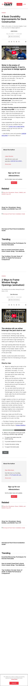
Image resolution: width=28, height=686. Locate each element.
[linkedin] (11, 41)
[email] (19, 41)
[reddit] (16, 41)
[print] (25, 41)
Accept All (14, 683)
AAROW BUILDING (16, 161)
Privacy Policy (14, 679)
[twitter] (14, 41)
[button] (3, 4)
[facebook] (9, 41)
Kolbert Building (20, 425)
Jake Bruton (14, 31)
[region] (14, 680)
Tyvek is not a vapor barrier (16, 126)
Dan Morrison (14, 294)
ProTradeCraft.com (15, 475)
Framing (4, 12)
